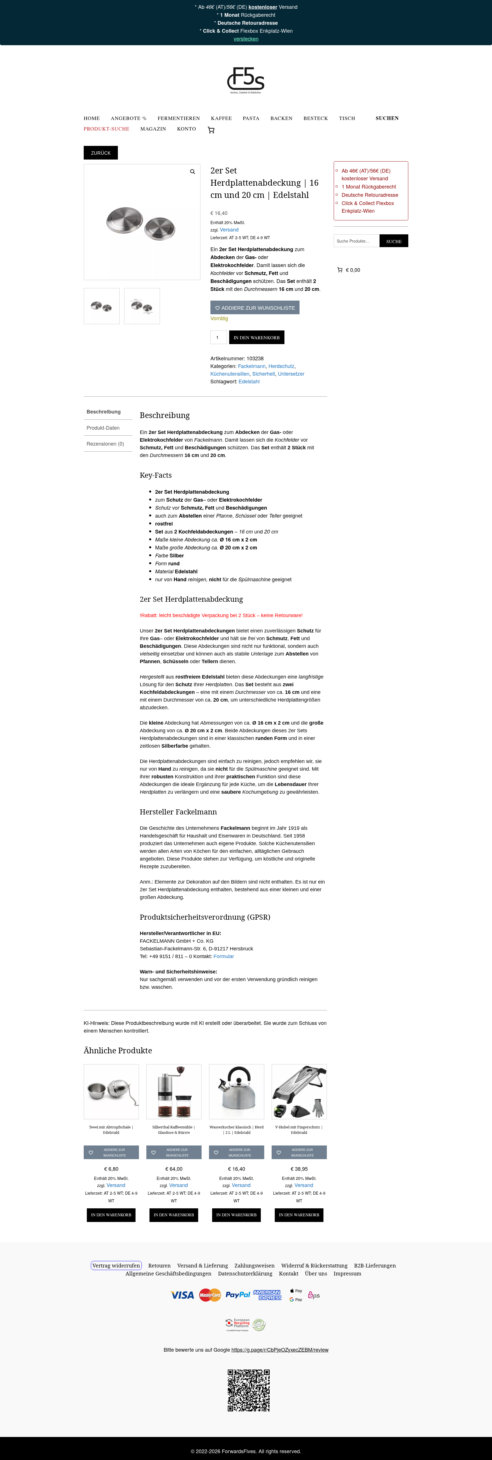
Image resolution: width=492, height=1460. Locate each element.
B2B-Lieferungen (375, 1265)
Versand (229, 229)
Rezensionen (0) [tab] (105, 443)
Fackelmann (252, 365)
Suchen (387, 118)
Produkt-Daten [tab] (103, 427)
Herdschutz (281, 365)
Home (92, 118)
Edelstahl (249, 381)
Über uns (316, 1273)
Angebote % (129, 118)
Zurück (101, 153)
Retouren (159, 1265)
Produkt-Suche (107, 129)
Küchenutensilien (229, 373)
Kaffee (221, 118)
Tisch (347, 118)
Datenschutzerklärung (245, 1273)
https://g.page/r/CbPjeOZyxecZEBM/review (280, 1349)
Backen (281, 118)
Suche (394, 241)
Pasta (251, 118)
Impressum (347, 1273)
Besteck (316, 118)
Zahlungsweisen (255, 1265)
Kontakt (288, 1273)
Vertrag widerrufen (116, 1265)
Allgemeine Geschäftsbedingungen (169, 1273)
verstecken (246, 38)
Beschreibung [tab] (104, 411)
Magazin (153, 129)
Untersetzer (291, 373)
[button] (193, 172)
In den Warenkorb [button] (111, 1214)
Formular (224, 956)
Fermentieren (179, 118)
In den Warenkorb (257, 337)
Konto (186, 129)
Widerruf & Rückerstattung (314, 1265)
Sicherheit (263, 373)
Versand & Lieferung (202, 1265)
